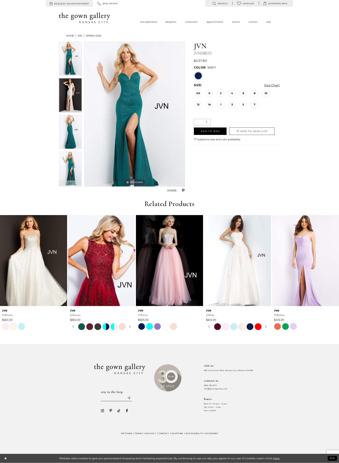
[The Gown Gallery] (84, 18)
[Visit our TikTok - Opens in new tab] (119, 410)
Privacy (150, 433)
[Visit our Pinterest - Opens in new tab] (110, 410)
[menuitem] (69, 3)
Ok (332, 458)
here (276, 458)
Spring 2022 (93, 35)
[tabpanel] (70, 60)
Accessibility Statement (202, 433)
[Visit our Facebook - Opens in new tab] (127, 410)
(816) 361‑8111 (210, 385)
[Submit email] (129, 398)
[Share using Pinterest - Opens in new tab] (183, 190)
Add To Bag (210, 131)
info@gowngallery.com (216, 389)
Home (70, 35)
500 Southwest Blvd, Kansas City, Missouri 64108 (228, 370)
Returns (126, 433)
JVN (80, 35)
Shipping (177, 433)
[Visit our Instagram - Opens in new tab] (102, 410)
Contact (164, 433)
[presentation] (33, 260)
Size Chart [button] (272, 85)
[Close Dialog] (5, 458)
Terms (139, 433)
